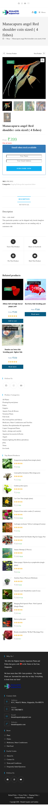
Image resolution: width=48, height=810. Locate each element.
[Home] (3, 39)
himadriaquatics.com (18, 724)
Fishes (18, 184)
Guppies (5, 408)
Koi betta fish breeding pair (35, 304)
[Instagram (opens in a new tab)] (21, 3)
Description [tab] (24, 199)
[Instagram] (13, 385)
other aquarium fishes (28, 184)
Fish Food (10, 746)
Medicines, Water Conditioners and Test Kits (17, 422)
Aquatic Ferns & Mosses (10, 411)
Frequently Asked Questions (16, 767)
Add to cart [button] (12, 321)
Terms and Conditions (14, 763)
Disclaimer (30, 797)
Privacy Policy (23, 795)
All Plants (5, 399)
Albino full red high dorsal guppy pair (13, 305)
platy (4, 442)
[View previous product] (4, 53)
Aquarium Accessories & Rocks (12, 434)
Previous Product (12, 53)
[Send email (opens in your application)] (28, 3)
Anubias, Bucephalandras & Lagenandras (16, 425)
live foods (5, 448)
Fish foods (5, 417)
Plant (8, 735)
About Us (10, 756)
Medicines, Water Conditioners (17, 742)
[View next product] (44, 53)
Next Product (38, 53)
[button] (42, 60)
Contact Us (10, 759)
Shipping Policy (33, 795)
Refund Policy (12, 795)
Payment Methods (20, 797)
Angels (13, 184)
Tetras (4, 445)
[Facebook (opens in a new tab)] (19, 3)
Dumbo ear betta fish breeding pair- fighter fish (12, 351)
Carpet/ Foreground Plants (11, 428)
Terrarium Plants (7, 414)
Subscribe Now (24, 168)
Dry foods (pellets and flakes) (12, 420)
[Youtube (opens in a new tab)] (25, 3)
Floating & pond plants (10, 402)
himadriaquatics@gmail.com (21, 717)
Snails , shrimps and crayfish (11, 431)
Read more (35, 314)
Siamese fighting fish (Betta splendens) (15, 440)
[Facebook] (6, 385)
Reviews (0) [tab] (24, 205)
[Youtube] (21, 385)
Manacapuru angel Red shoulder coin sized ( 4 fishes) (30, 39)
